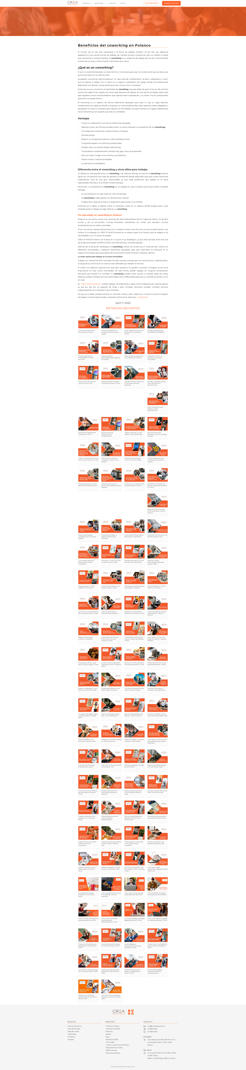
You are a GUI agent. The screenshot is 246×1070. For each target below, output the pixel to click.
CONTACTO (112, 3)
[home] (72, 3)
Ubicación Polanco (113, 1026)
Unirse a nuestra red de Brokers (117, 1045)
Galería (108, 1034)
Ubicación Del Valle (113, 1029)
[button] (87, 4)
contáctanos (142, 297)
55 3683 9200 (152, 3)
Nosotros (109, 1031)
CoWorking (72, 1034)
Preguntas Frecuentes (114, 1047)
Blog (107, 1037)
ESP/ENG (123, 3)
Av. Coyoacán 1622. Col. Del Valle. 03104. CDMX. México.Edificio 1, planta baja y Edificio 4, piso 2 (162, 1055)
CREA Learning (111, 1050)
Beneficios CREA (112, 1039)
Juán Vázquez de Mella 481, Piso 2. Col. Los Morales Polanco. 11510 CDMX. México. (161, 1042)
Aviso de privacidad (113, 1053)
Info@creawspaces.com (156, 1026)
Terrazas (71, 1039)
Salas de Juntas (73, 1031)
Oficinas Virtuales (74, 1029)
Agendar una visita (171, 3)
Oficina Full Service (75, 1026)
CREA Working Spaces (91, 284)
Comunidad (110, 1042)
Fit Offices (71, 1037)
